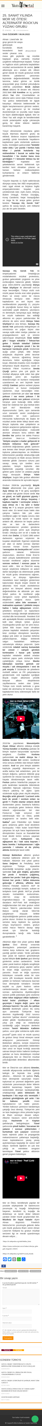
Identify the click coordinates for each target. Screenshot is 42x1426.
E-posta (6, 1315)
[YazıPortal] (21, 4)
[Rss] (21, 1420)
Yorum (5, 1288)
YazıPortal (23, 1417)
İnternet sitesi (7, 1323)
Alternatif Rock (11, 1271)
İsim (5, 1308)
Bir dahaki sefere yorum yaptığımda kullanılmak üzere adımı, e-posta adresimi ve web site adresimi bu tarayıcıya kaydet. (21, 1332)
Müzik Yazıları (35, 1271)
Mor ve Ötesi (23, 1271)
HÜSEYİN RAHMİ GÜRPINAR (10, 1397)
